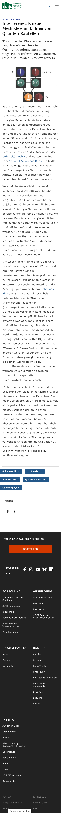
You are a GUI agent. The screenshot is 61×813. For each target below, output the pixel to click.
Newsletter (8, 666)
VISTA (5, 763)
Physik (34, 471)
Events (6, 660)
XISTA (5, 769)
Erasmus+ (38, 692)
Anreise (37, 654)
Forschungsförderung (14, 617)
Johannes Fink (10, 471)
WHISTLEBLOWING (12, 802)
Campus (39, 648)
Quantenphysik (10, 487)
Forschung (11, 591)
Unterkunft (39, 671)
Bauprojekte (40, 666)
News (5, 654)
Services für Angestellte (40, 684)
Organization (9, 731)
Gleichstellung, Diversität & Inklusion (14, 744)
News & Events (14, 648)
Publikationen (10, 632)
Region (36, 703)
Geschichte (8, 751)
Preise (5, 737)
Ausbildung (42, 591)
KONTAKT (7, 796)
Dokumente (8, 781)
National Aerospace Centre (26, 161)
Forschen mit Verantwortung (10, 624)
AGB (35, 808)
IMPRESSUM (40, 796)
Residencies (9, 757)
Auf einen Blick (10, 725)
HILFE (5, 808)
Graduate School (42, 597)
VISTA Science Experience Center (43, 616)
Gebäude (38, 660)
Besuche (37, 697)
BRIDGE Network (11, 775)
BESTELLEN (30, 549)
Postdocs (38, 603)
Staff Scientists (11, 606)
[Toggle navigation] (56, 5)
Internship (39, 609)
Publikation (9, 479)
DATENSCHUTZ (41, 802)
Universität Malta (13, 156)
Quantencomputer (35, 479)
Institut (9, 719)
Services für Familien (45, 677)
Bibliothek (8, 611)
